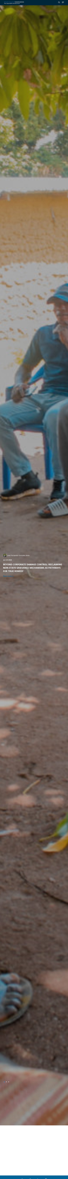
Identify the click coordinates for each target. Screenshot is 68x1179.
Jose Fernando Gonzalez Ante (18, 555)
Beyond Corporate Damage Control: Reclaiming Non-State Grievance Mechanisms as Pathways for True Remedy (32, 568)
